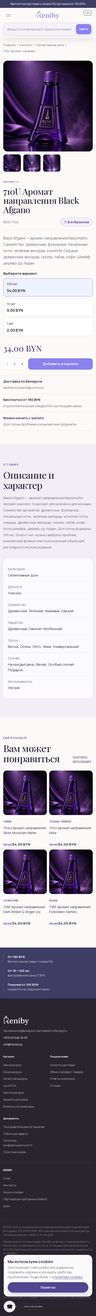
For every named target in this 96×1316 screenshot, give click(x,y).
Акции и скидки (13, 1192)
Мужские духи (12, 1072)
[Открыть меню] (8, 15)
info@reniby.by (12, 1044)
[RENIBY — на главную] (48, 15)
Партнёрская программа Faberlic (25, 1199)
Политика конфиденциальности (17, 1143)
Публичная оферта (15, 1134)
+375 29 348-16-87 (15, 1038)
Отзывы (55, 1086)
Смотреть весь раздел (82, 759)
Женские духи (12, 1065)
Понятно (48, 1287)
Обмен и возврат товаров (66, 1072)
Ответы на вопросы (62, 1079)
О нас (6, 1178)
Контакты (9, 1185)
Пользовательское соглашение (24, 1127)
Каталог (26, 45)
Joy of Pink (9, 1086)
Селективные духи (50, 45)
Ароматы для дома (15, 1100)
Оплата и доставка (62, 1065)
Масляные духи (13, 1093)
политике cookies (68, 1277)
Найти (83, 29)
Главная (9, 45)
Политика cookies (14, 1152)
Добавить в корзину (60, 363)
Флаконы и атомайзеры (18, 1106)
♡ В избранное (76, 222)
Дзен (6, 1206)
